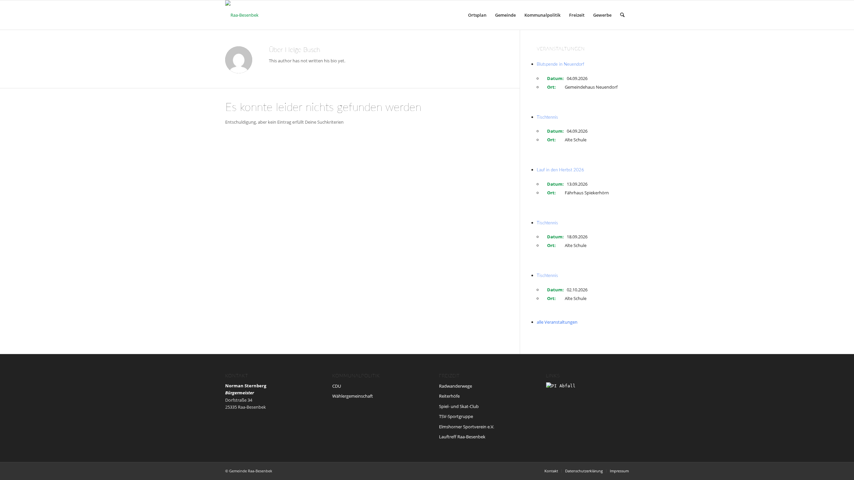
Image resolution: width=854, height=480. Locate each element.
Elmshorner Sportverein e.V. (466, 427)
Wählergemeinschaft (352, 396)
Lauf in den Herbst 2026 (560, 170)
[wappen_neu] (242, 15)
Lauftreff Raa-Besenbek (462, 437)
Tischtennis (547, 117)
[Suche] (622, 15)
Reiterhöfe (449, 396)
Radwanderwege (455, 386)
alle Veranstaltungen (557, 322)
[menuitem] (477, 15)
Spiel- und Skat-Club (459, 406)
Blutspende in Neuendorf (560, 64)
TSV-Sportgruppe (456, 416)
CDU (336, 386)
